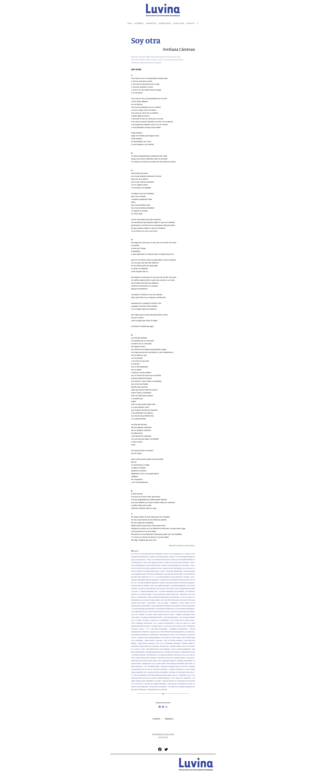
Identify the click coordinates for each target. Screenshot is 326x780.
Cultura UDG (163, 737)
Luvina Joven (178, 23)
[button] (198, 23)
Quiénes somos (165, 23)
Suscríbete (139, 23)
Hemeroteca (151, 23)
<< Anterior (156, 718)
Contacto (190, 23)
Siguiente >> (169, 718)
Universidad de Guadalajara (163, 734)
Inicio (130, 23)
